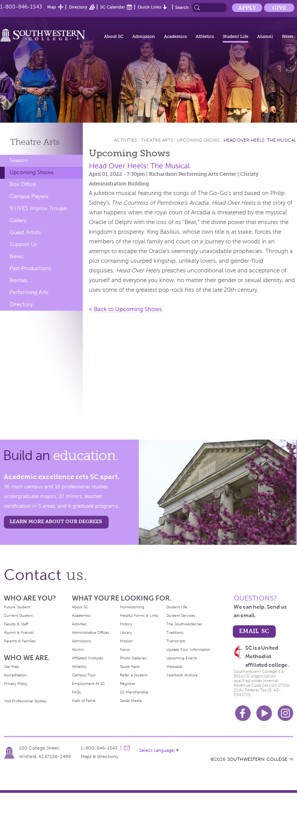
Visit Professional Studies (25, 701)
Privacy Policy (15, 683)
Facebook (243, 713)
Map (51, 7)
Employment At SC (88, 683)
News (287, 36)
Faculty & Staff (16, 624)
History (126, 624)
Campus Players (29, 196)
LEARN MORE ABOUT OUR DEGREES (56, 521)
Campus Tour (84, 675)
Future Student (17, 607)
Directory (78, 7)
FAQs (76, 692)
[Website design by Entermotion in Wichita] (291, 759)
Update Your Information (188, 649)
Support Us (23, 244)
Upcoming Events (181, 658)
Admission (143, 36)
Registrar (127, 683)
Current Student (18, 615)
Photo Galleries (133, 658)
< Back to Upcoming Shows (125, 309)
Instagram (285, 713)
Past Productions (30, 268)
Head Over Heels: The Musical (260, 140)
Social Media (131, 700)
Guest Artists (25, 232)
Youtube (264, 713)
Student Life (235, 36)
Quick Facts (130, 666)
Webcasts (174, 666)
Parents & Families (20, 641)
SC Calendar (112, 7)
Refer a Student (133, 675)
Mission (126, 641)
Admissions (81, 641)
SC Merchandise (134, 692)
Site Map (11, 666)
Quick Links (149, 7)
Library (126, 632)
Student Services (180, 615)
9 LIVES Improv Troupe (38, 208)
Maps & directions (99, 756)
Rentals (18, 280)
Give (279, 8)
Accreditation (15, 675)
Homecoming (132, 607)
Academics (175, 36)
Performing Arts (29, 292)
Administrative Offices (90, 632)
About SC (113, 36)
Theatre (35, 142)
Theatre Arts (157, 140)
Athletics (205, 36)
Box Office (23, 184)
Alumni (265, 36)
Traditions (174, 632)
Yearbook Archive (182, 675)
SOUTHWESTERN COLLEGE (257, 759)
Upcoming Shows (31, 172)
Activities (125, 140)
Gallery (18, 220)
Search (182, 7)
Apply (247, 8)
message (127, 748)
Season (18, 160)
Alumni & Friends (19, 632)
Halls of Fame (84, 700)
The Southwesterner (184, 624)
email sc (254, 631)
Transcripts (175, 641)
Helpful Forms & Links (139, 615)
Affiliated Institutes (87, 658)
